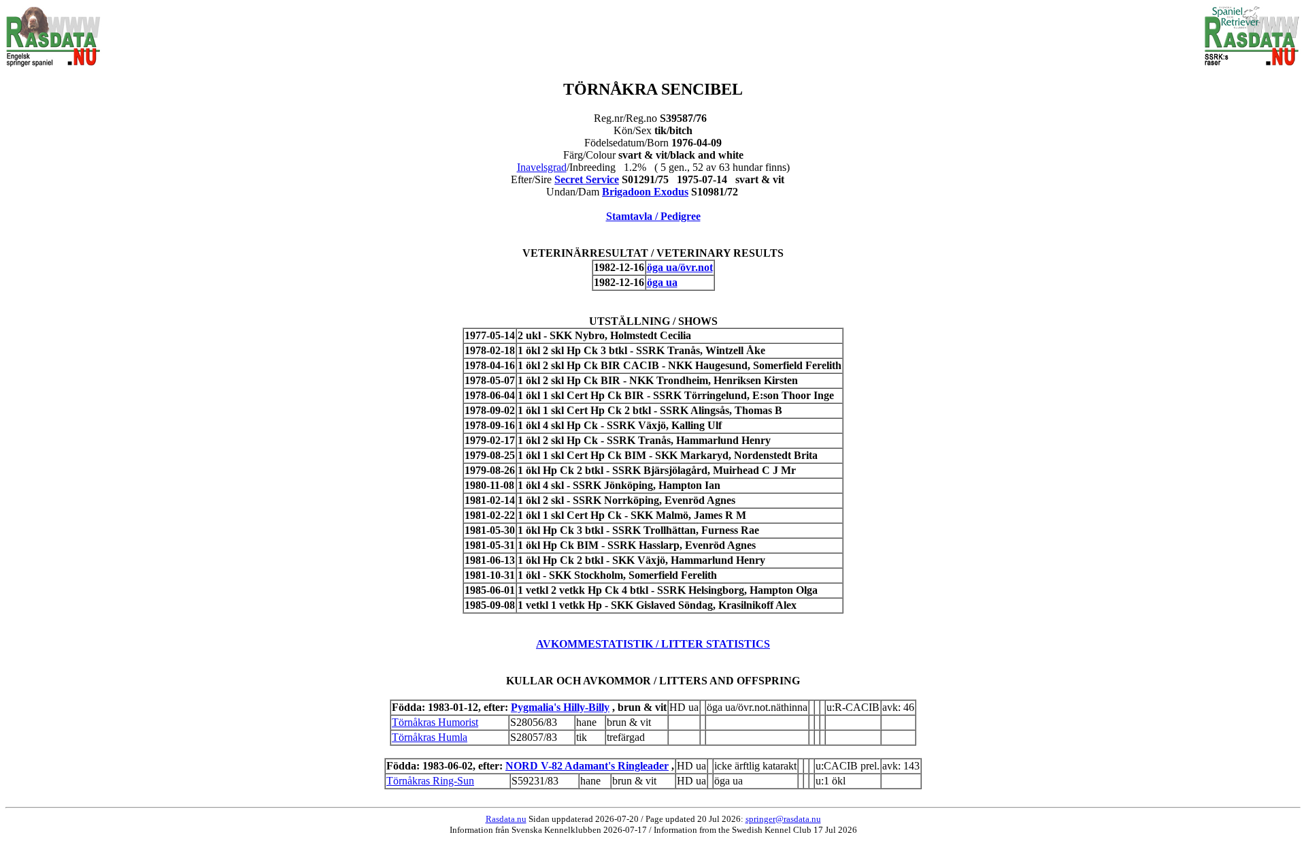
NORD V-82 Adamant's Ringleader (587, 766)
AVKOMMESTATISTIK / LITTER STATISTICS (653, 644)
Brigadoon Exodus (645, 191)
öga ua (662, 282)
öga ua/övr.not (680, 267)
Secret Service (586, 179)
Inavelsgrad (542, 167)
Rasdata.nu (506, 819)
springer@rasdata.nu (783, 819)
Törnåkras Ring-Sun (430, 781)
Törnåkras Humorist (435, 722)
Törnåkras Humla (429, 737)
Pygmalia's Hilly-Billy (560, 707)
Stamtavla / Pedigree (653, 216)
